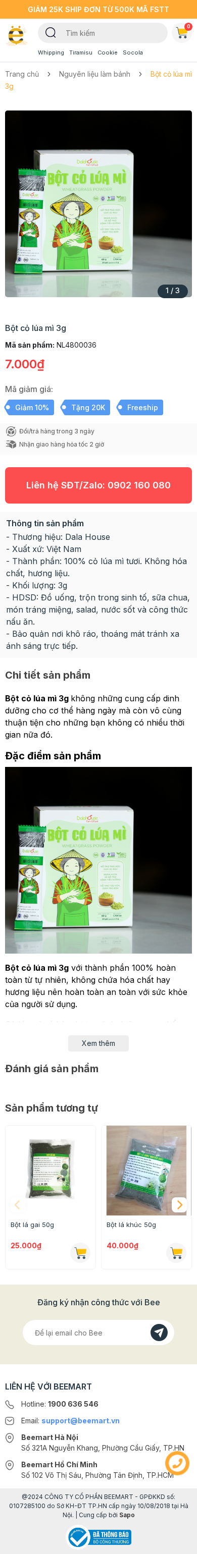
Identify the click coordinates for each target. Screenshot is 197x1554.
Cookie (107, 52)
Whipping (51, 52)
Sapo (127, 1515)
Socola (133, 52)
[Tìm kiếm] (50, 32)
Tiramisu (80, 52)
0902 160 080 (139, 485)
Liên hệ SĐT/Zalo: (98, 485)
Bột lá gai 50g (32, 1224)
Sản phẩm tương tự (51, 1108)
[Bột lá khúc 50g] (146, 1170)
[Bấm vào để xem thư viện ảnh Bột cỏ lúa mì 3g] (98, 203)
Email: (70, 1420)
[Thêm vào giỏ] (80, 1253)
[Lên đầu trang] (177, 1542)
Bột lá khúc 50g (131, 1224)
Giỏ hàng (188, 26)
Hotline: (59, 1404)
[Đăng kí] (159, 1332)
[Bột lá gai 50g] (50, 1170)
